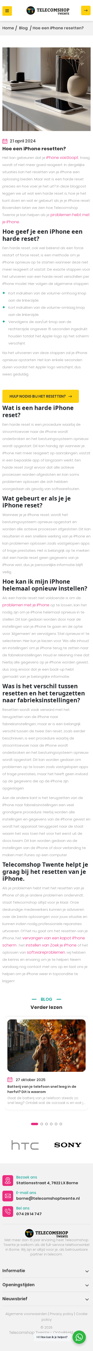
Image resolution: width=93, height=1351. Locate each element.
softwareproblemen (46, 952)
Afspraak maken (86, 10)
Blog (24, 28)
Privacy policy (61, 1313)
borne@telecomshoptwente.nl (48, 1198)
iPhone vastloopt (62, 157)
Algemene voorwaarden (26, 1313)
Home (8, 28)
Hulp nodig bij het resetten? (38, 396)
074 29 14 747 (29, 1214)
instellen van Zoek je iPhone (51, 945)
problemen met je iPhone (25, 605)
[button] (34, 1124)
